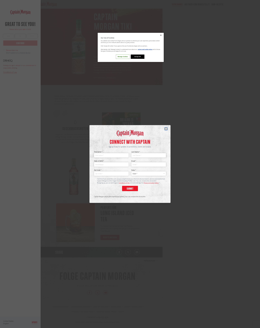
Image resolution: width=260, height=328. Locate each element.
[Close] (166, 129)
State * (133, 170)
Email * (133, 161)
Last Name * (135, 152)
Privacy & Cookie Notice (151, 183)
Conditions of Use (124, 183)
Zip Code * (97, 170)
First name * (98, 152)
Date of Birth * (99, 161)
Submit (130, 188)
